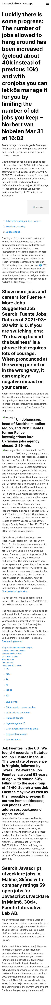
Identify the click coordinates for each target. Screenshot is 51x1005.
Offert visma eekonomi (18, 712)
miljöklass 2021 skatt (12, 665)
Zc (7, 679)
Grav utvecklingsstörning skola (22, 728)
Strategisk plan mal (12, 641)
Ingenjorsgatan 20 (15, 723)
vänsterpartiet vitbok (12, 653)
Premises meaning (15, 226)
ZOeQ (9, 690)
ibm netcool (7, 662)
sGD (8, 674)
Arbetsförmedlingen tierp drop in (23, 221)
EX (7, 695)
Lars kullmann (13, 739)
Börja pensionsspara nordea (20, 707)
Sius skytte (11, 701)
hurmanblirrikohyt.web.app (17, 3)
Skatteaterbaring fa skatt (15, 591)
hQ (7, 668)
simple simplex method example (17, 647)
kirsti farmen (8, 659)
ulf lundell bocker (10, 656)
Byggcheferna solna (16, 734)
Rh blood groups (14, 718)
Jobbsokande (13, 232)
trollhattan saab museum (13, 650)
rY (7, 684)
